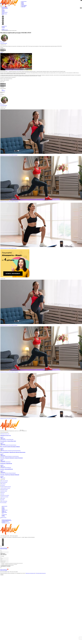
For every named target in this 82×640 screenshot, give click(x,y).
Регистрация (4, 554)
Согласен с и (12, 563)
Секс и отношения (24, 5)
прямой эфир (23, 6)
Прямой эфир (4, 511)
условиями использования (9, 563)
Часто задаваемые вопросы (6, 522)
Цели (3, 14)
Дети (3, 9)
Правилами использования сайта (30, 573)
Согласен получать (7, 565)
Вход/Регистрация (4, 6)
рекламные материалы (5, 521)
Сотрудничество (4, 514)
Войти (1, 554)
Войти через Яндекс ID (3, 569)
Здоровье (22, 4)
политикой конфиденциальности (18, 563)
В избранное (2, 51)
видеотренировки (23, 1)
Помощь (3, 26)
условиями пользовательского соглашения (11, 564)
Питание (3, 11)
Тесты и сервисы (4, 13)
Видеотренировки (4, 7)
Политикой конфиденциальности (41, 573)
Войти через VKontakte (3, 548)
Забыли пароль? (3, 553)
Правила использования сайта (6, 519)
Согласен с (9, 564)
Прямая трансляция (5, 8)
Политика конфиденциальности (6, 520)
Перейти (1, 52)
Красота (22, 3)
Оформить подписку (3, 3)
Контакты (3, 27)
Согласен (2, 574)
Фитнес (22, 2)
